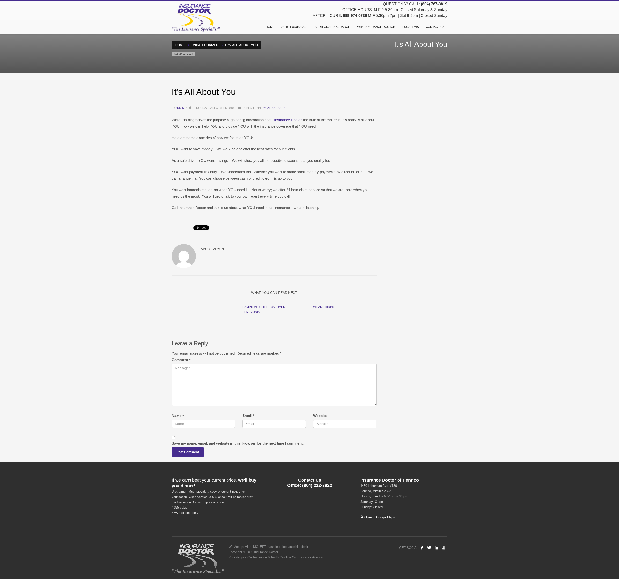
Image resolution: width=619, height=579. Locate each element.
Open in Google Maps (379, 517)
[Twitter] (429, 547)
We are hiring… (325, 307)
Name (178, 416)
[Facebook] (422, 547)
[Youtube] (443, 547)
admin (180, 107)
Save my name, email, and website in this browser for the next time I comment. (238, 443)
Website (320, 416)
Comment (181, 360)
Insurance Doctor (287, 120)
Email (248, 416)
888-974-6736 (355, 16)
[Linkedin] (436, 547)
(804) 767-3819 (434, 4)
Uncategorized (273, 107)
